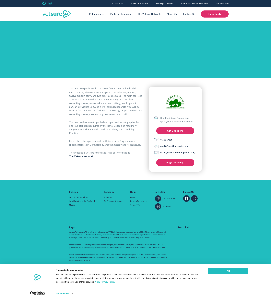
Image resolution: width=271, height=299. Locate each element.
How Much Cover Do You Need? (194, 3)
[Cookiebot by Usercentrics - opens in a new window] (37, 293)
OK (228, 271)
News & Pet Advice (139, 3)
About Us (172, 14)
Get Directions (175, 130)
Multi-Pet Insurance (120, 14)
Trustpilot (183, 227)
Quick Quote (215, 14)
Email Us (167, 206)
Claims (72, 205)
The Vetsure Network (149, 14)
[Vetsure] (56, 14)
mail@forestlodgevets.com (174, 146)
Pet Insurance (96, 14)
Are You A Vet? (222, 3)
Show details (62, 293)
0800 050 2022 (117, 3)
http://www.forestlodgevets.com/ (177, 152)
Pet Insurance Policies (78, 197)
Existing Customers (164, 3)
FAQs (132, 197)
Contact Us (189, 14)
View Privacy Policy (105, 282)
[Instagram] (50, 3)
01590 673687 (166, 139)
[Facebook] (44, 3)
